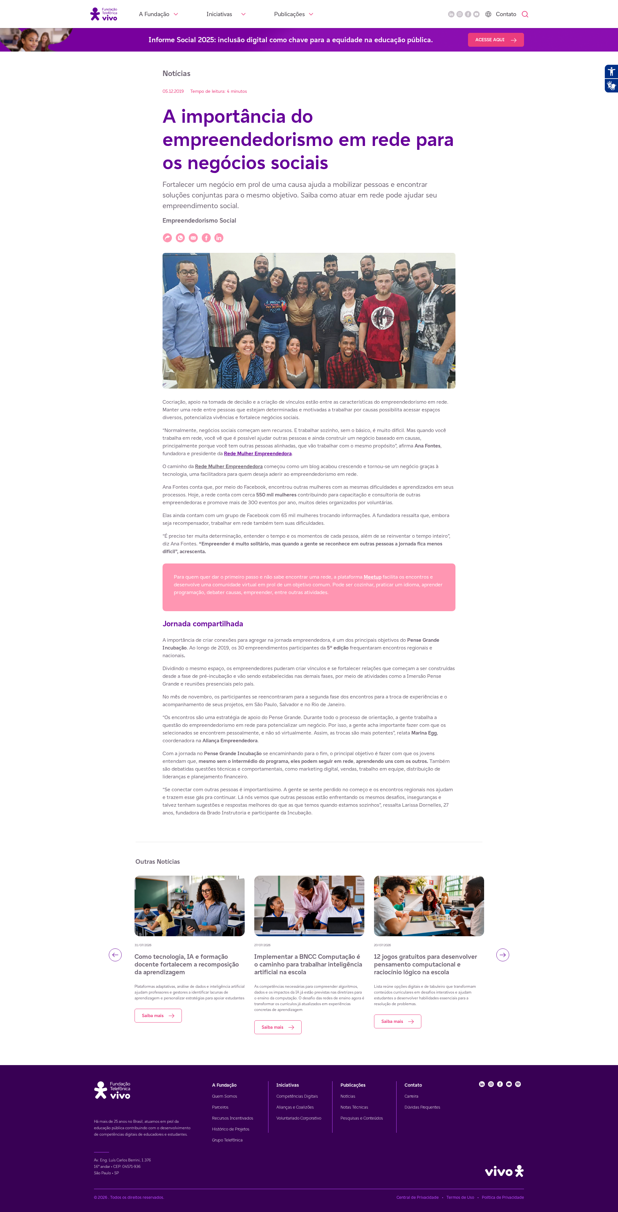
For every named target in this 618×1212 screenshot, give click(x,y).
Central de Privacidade (418, 1197)
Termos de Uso (460, 1197)
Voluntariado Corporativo (298, 1118)
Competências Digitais (297, 1096)
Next (502, 954)
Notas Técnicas (354, 1107)
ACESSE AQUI (490, 40)
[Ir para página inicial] (103, 13)
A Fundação (154, 14)
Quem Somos (224, 1096)
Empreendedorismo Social (199, 220)
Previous (115, 954)
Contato (506, 14)
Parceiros (220, 1107)
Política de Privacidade (503, 1197)
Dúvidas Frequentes (422, 1107)
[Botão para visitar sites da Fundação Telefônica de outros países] (488, 14)
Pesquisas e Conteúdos (362, 1118)
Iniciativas (219, 14)
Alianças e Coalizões (295, 1107)
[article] (309, 607)
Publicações (289, 14)
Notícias (348, 1096)
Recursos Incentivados (232, 1118)
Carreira (411, 1096)
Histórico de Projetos (230, 1129)
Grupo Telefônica (227, 1140)
